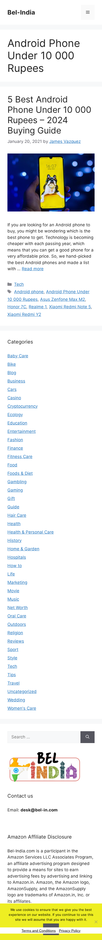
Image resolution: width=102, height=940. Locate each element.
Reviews (15, 641)
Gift (11, 498)
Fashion (15, 439)
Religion (15, 632)
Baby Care (17, 355)
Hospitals (16, 557)
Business (16, 381)
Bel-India (21, 12)
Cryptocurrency (22, 406)
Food (12, 464)
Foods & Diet (20, 473)
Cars (12, 389)
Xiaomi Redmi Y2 (24, 314)
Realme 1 (38, 306)
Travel (13, 683)
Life (11, 574)
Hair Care (16, 515)
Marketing (17, 582)
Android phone (29, 291)
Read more (33, 268)
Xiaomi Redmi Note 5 (70, 306)
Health (14, 523)
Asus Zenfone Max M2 (62, 299)
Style (12, 657)
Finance (15, 448)
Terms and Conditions (39, 931)
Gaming (15, 490)
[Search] (87, 737)
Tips (11, 674)
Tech (19, 284)
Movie (13, 590)
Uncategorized (22, 691)
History (14, 540)
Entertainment (21, 431)
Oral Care (16, 616)
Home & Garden (23, 548)
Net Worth (17, 607)
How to (14, 565)
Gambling (16, 481)
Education (17, 423)
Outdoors (16, 624)
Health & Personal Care (30, 532)
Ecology (15, 414)
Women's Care (21, 708)
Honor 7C (16, 306)
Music (13, 599)
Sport (12, 649)
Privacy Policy (69, 931)
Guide (13, 506)
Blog (11, 372)
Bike (11, 364)
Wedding (16, 699)
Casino (14, 397)
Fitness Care (19, 456)
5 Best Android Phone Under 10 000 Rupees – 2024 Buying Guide (49, 114)
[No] (95, 921)
